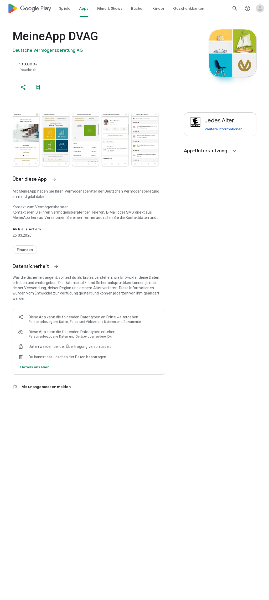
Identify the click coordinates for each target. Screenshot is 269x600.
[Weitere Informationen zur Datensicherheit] (34, 367)
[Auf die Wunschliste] (38, 87)
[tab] (65, 8)
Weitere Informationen (223, 129)
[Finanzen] (25, 250)
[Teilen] (23, 87)
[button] (26, 139)
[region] (96, 67)
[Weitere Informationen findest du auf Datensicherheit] (56, 266)
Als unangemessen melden (42, 386)
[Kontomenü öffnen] (260, 8)
